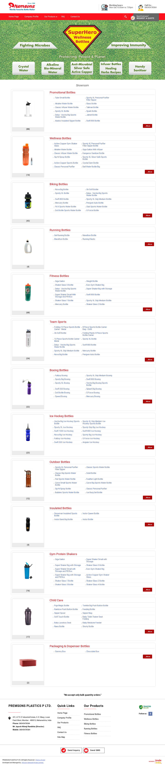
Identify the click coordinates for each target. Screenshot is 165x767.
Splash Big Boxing (93, 389)
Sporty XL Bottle (62, 111)
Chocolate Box (92, 651)
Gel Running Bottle (62, 235)
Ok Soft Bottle (92, 189)
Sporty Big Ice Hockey (92, 435)
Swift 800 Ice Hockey (92, 431)
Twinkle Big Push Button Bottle (95, 605)
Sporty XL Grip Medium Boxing (99, 375)
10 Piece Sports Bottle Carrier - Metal (67, 340)
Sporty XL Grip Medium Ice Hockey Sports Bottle (94, 422)
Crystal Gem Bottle (91, 163)
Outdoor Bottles (60, 462)
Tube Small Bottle (62, 98)
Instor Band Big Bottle (63, 519)
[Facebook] (150, 715)
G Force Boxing (93, 392)
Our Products (49, 16)
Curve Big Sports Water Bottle (99, 483)
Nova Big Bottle (61, 189)
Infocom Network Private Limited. (33, 762)
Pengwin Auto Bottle (95, 203)
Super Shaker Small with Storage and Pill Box (65, 570)
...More (147, 126)
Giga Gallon (60, 281)
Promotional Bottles (62, 92)
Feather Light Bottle (94, 479)
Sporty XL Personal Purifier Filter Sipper (97, 99)
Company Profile (32, 16)
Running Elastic (89, 239)
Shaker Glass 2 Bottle (95, 304)
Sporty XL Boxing (62, 383)
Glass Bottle (91, 103)
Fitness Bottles (59, 276)
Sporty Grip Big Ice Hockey (94, 427)
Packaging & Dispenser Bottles (70, 646)
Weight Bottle (92, 281)
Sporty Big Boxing (62, 379)
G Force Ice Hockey (91, 438)
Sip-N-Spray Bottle (62, 157)
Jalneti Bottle (91, 115)
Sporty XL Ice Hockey (63, 427)
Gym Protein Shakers (63, 554)
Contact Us (75, 16)
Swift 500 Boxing (62, 389)
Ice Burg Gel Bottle (94, 492)
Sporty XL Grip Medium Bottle (98, 199)
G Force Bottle (92, 210)
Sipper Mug (87, 613)
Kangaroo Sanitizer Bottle (93, 153)
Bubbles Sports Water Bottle (67, 492)
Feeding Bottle (89, 609)
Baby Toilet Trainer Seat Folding (93, 618)
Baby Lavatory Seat (62, 623)
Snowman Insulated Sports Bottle (65, 514)
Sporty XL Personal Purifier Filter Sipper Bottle (94, 144)
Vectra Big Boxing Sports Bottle (97, 384)
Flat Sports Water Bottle (65, 479)
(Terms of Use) (40, 760)
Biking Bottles (59, 184)
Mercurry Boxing (93, 396)
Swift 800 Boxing (93, 379)
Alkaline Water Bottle (64, 103)
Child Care (56, 600)
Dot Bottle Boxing (62, 392)
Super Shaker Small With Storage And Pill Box (65, 295)
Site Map (61, 737)
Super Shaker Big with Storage (99, 289)
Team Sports (58, 322)
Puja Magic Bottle (61, 605)
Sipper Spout (59, 613)
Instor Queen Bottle (91, 513)
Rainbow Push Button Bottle (66, 609)
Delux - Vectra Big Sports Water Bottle (65, 116)
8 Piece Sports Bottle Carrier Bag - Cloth (95, 328)
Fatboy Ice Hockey (62, 438)
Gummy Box (60, 651)
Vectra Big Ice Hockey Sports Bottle (66, 422)
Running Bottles (60, 230)
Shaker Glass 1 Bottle (64, 300)
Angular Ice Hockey (91, 442)
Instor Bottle (88, 519)
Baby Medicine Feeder (92, 623)
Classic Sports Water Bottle (98, 467)
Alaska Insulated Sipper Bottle (67, 121)
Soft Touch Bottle (61, 617)
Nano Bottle (59, 626)
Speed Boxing (61, 396)
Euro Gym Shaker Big (95, 285)
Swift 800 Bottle (93, 121)
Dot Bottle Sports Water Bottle (68, 210)
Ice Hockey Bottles (61, 416)
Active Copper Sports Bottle (66, 163)
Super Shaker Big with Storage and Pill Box (68, 576)
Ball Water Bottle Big (91, 166)
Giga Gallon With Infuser (93, 149)
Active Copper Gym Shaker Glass (65, 144)
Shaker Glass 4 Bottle (95, 584)
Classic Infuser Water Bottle (67, 107)
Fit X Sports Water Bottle (65, 206)
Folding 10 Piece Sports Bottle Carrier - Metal (67, 328)
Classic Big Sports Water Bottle (65, 474)
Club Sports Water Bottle (96, 206)
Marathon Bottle (89, 235)
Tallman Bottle (92, 107)
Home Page (14, 16)
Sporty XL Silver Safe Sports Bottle (95, 158)
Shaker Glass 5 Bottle (64, 285)
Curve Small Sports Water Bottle (66, 484)
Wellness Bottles (60, 138)
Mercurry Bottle (61, 203)
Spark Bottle (91, 111)
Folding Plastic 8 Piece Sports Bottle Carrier (95, 334)
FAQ (63, 16)
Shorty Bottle (88, 626)
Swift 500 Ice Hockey (63, 442)
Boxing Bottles (59, 370)
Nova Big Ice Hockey (63, 435)
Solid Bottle (91, 473)
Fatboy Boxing (61, 375)
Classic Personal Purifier (64, 166)
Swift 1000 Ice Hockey (64, 431)
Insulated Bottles (61, 508)
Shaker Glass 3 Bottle (64, 584)
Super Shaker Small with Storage (96, 560)
